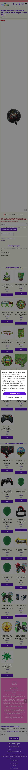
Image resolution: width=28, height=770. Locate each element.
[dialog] (14, 385)
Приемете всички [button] (14, 393)
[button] (14, 397)
